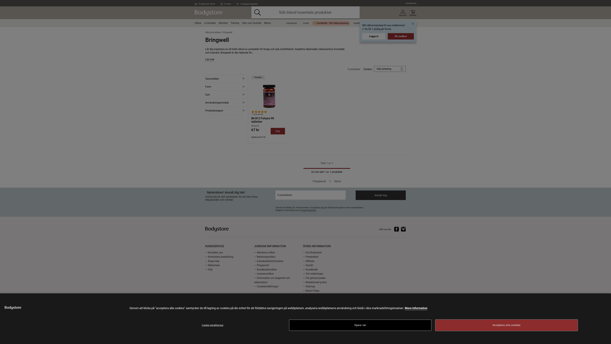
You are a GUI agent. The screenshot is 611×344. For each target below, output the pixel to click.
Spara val (360, 325)
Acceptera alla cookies (506, 325)
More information (416, 308)
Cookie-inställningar (213, 325)
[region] (305, 318)
